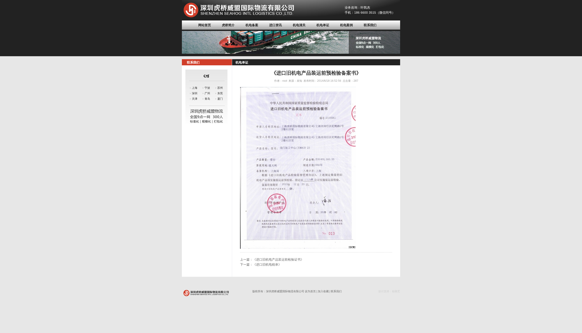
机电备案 (252, 25)
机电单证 (322, 25)
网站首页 (204, 25)
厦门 (220, 98)
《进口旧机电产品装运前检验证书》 (278, 259)
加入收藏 (323, 291)
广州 (207, 93)
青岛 (207, 98)
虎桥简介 (228, 25)
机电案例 (346, 25)
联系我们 (370, 25)
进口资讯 (275, 25)
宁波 (207, 87)
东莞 (220, 93)
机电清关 (299, 25)
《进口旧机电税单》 (267, 264)
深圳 (194, 93)
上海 (194, 87)
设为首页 (310, 291)
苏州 (220, 87)
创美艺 (396, 291)
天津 (194, 98)
